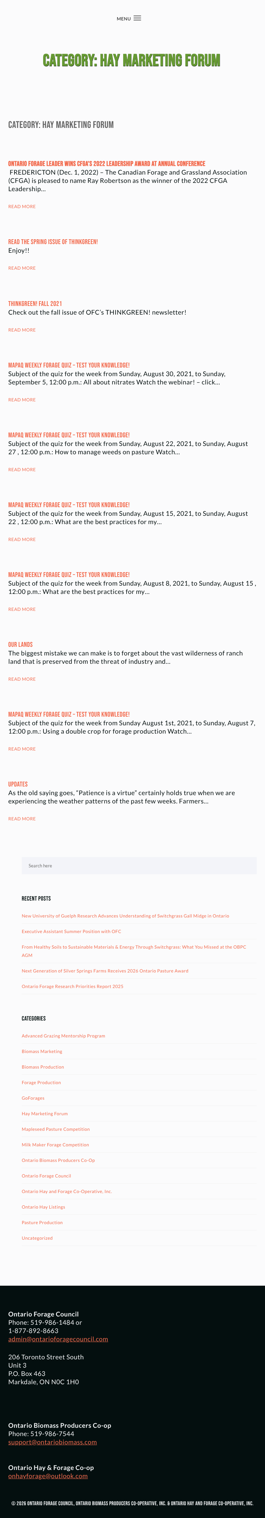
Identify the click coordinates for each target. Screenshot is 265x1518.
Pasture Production (42, 1222)
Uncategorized (37, 1238)
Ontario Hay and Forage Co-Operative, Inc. (67, 1191)
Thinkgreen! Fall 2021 (35, 304)
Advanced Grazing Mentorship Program (63, 1036)
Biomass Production (43, 1067)
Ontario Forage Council (46, 1176)
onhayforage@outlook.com (48, 1476)
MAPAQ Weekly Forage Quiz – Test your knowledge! (69, 365)
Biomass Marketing (42, 1051)
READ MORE (22, 206)
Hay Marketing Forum (45, 1113)
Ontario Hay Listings (43, 1207)
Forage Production (41, 1082)
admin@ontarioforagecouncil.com (58, 1339)
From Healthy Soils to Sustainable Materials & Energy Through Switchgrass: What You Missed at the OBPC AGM (134, 951)
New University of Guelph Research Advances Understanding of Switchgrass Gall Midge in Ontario (125, 916)
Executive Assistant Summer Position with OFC (71, 931)
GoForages (33, 1098)
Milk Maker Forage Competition (55, 1144)
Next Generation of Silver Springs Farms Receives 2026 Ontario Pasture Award (105, 971)
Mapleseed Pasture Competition (56, 1129)
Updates (18, 784)
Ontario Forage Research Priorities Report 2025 (73, 986)
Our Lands (20, 645)
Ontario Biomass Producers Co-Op (58, 1160)
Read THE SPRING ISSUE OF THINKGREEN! (53, 242)
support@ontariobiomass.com (52, 1442)
